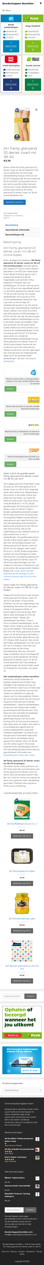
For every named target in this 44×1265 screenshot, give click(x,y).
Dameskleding (17, 216)
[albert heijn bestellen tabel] (22, 1073)
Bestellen (10, 389)
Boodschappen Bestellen (18, 3)
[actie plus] (22, 1038)
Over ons (5, 1252)
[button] (36, 110)
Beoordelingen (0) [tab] (15, 235)
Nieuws (14, 1252)
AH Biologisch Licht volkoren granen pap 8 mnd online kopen (20, 576)
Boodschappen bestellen (13, 1244)
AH (8, 218)
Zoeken (30, 996)
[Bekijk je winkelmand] (40, 3)
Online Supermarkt (32, 1244)
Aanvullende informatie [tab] (18, 230)
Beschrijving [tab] (12, 225)
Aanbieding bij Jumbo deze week (19, 755)
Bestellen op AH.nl (14, 202)
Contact (21, 1252)
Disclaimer (30, 1252)
